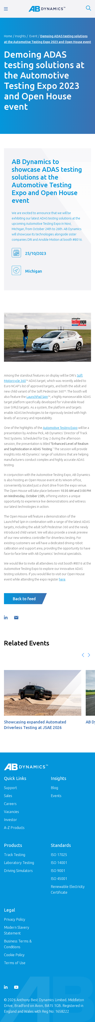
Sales (8, 796)
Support (10, 788)
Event (33, 36)
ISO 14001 (59, 863)
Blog (54, 788)
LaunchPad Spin (37, 397)
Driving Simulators (18, 871)
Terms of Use (14, 963)
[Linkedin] (6, 617)
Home (8, 36)
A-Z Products (14, 828)
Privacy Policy (14, 919)
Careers (10, 804)
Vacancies (11, 812)
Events (56, 796)
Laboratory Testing (19, 863)
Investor (10, 820)
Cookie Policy (14, 955)
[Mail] (16, 617)
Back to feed (24, 598)
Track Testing (14, 855)
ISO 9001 (58, 871)
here (62, 579)
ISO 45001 (59, 879)
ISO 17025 (59, 855)
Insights (20, 36)
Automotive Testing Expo (60, 428)
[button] (83, 655)
